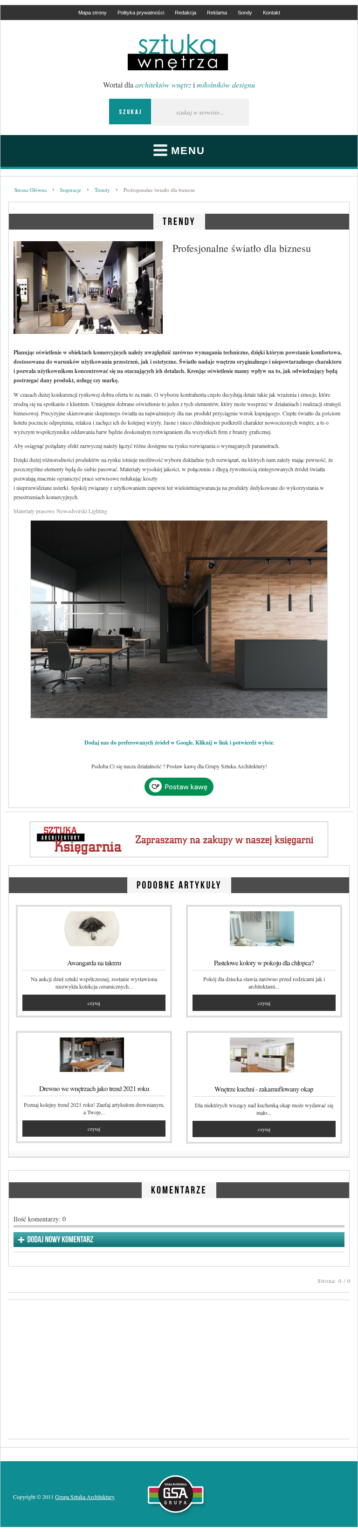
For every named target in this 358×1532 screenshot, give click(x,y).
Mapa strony (92, 12)
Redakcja (185, 12)
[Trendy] (179, 220)
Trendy (102, 189)
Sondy (245, 12)
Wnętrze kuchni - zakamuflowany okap (263, 1088)
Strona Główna (30, 189)
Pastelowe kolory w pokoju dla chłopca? (264, 962)
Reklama (217, 12)
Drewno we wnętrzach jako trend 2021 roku (94, 1088)
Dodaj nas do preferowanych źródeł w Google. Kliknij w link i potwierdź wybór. (179, 742)
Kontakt (271, 12)
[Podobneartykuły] (179, 883)
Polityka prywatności (140, 12)
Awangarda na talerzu (94, 962)
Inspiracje (70, 189)
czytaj (94, 1002)
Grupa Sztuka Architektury (85, 1496)
